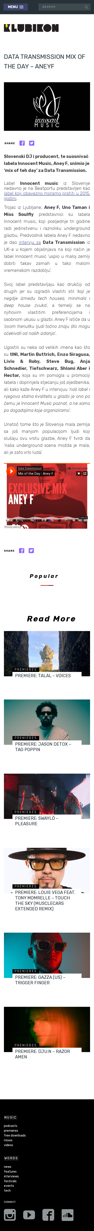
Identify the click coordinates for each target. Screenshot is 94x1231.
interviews (11, 1176)
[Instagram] (10, 1216)
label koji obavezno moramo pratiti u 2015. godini (47, 196)
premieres (26, 669)
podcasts (10, 1126)
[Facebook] (48, 1216)
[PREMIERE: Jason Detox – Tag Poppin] (47, 722)
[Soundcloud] (67, 1216)
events (9, 1186)
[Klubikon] (31, 28)
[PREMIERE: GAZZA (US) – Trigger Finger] (47, 955)
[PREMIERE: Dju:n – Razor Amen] (47, 1029)
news (7, 1167)
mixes (8, 1140)
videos (8, 1145)
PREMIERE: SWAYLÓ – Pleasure (36, 821)
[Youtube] (29, 1216)
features (10, 1171)
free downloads (15, 1135)
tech (7, 1191)
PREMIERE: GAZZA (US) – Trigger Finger (40, 980)
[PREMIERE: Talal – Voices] (47, 653)
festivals (10, 1181)
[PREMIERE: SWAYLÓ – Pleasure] (47, 796)
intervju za (30, 242)
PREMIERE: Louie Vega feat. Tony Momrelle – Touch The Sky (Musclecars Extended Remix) (45, 900)
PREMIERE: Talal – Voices (43, 675)
